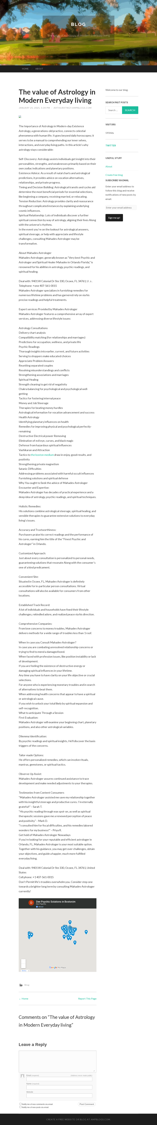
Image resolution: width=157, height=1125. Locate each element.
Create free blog (114, 174)
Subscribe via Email (117, 180)
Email (32, 1075)
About (39, 69)
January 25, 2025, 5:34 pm (34, 107)
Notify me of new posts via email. (35, 1107)
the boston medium (42, 454)
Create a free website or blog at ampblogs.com (78, 1119)
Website (29, 1092)
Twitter (110, 145)
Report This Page (87, 998)
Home (25, 69)
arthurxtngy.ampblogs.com (73, 107)
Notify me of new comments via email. (37, 1104)
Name (32, 1084)
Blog (78, 24)
